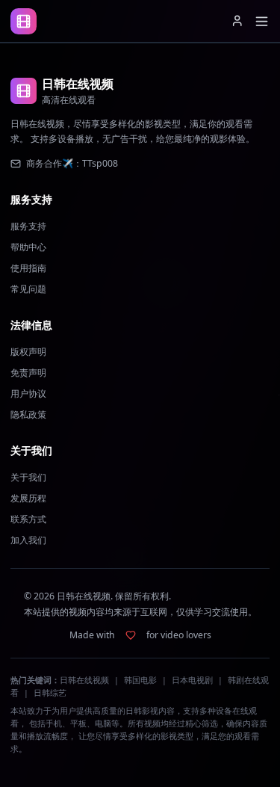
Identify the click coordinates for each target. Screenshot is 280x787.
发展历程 (28, 498)
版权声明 (28, 351)
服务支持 (28, 226)
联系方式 (28, 519)
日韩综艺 (50, 693)
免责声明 (28, 372)
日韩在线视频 (84, 680)
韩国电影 (140, 680)
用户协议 (28, 393)
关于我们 (28, 477)
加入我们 (28, 540)
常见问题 (28, 289)
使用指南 (28, 268)
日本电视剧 (192, 680)
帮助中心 (28, 247)
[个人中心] (237, 21)
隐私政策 (28, 414)
